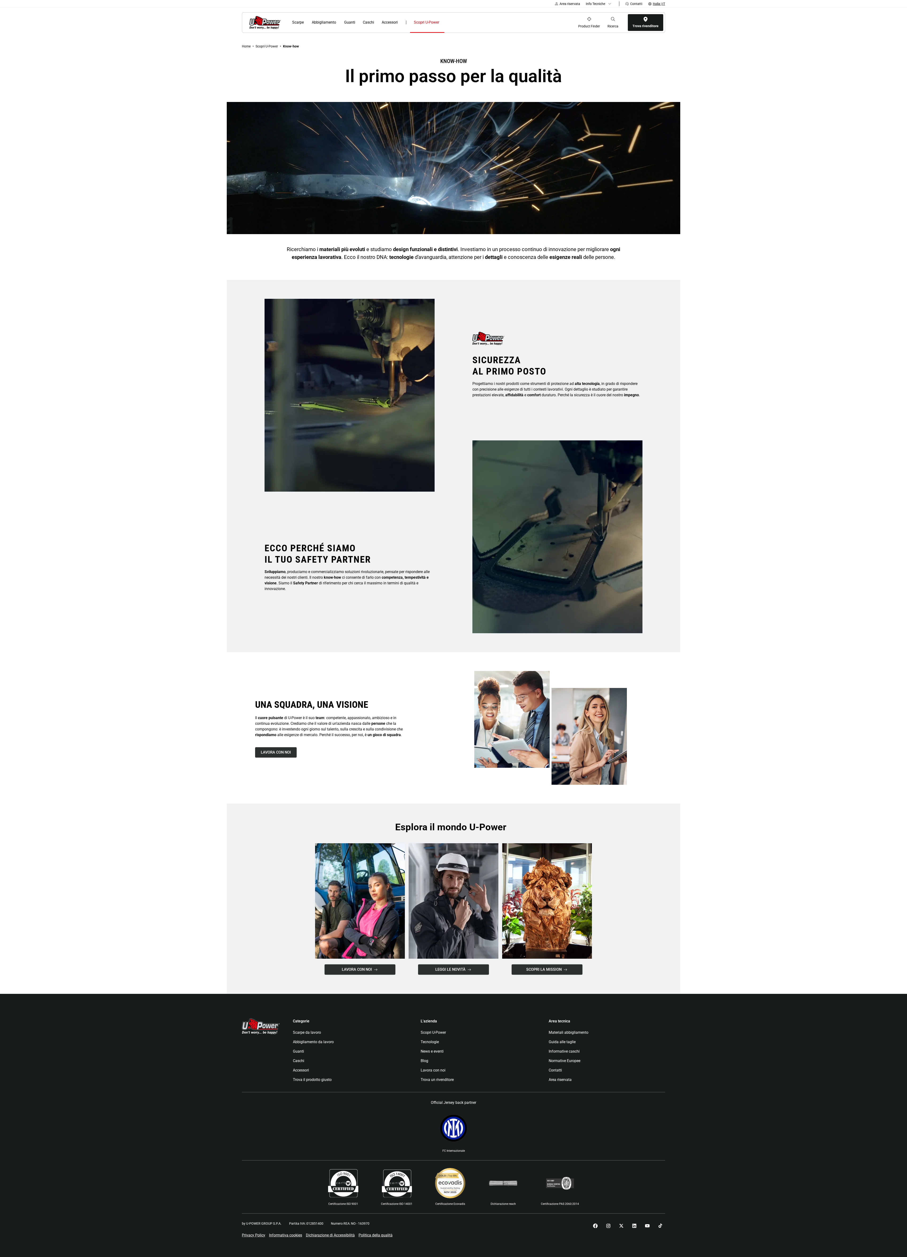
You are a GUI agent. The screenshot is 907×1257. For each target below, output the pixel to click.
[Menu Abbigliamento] (339, 22)
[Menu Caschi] (376, 22)
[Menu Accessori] (401, 22)
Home (246, 46)
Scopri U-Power (267, 46)
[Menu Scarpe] (306, 22)
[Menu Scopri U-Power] (443, 22)
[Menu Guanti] (357, 22)
